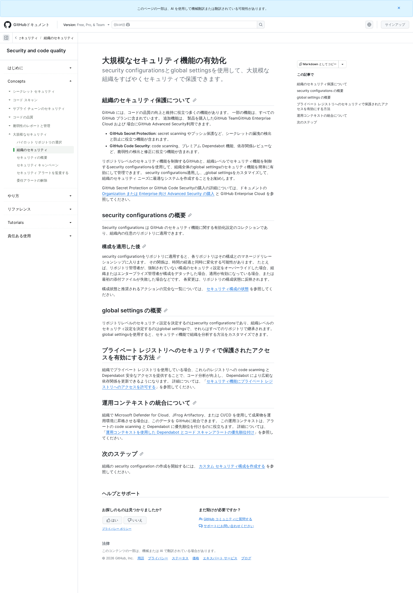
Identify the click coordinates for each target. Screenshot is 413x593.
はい (114, 520)
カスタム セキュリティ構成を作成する (232, 466)
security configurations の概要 (144, 215)
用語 (140, 558)
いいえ (137, 520)
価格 (195, 558)
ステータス (180, 558)
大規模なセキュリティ (21, 38)
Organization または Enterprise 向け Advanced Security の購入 (158, 193)
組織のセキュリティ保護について (146, 100)
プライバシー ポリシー (116, 528)
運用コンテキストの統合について (146, 402)
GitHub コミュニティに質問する (228, 519)
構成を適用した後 (121, 246)
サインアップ (395, 24)
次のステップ (120, 453)
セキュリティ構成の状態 (227, 288)
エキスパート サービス (220, 558)
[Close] (399, 7)
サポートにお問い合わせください (229, 526)
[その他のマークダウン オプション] (342, 64)
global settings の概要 (132, 310)
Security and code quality (36, 50)
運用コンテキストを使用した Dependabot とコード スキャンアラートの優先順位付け (180, 432)
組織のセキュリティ (59, 38)
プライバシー (158, 558)
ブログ (246, 558)
